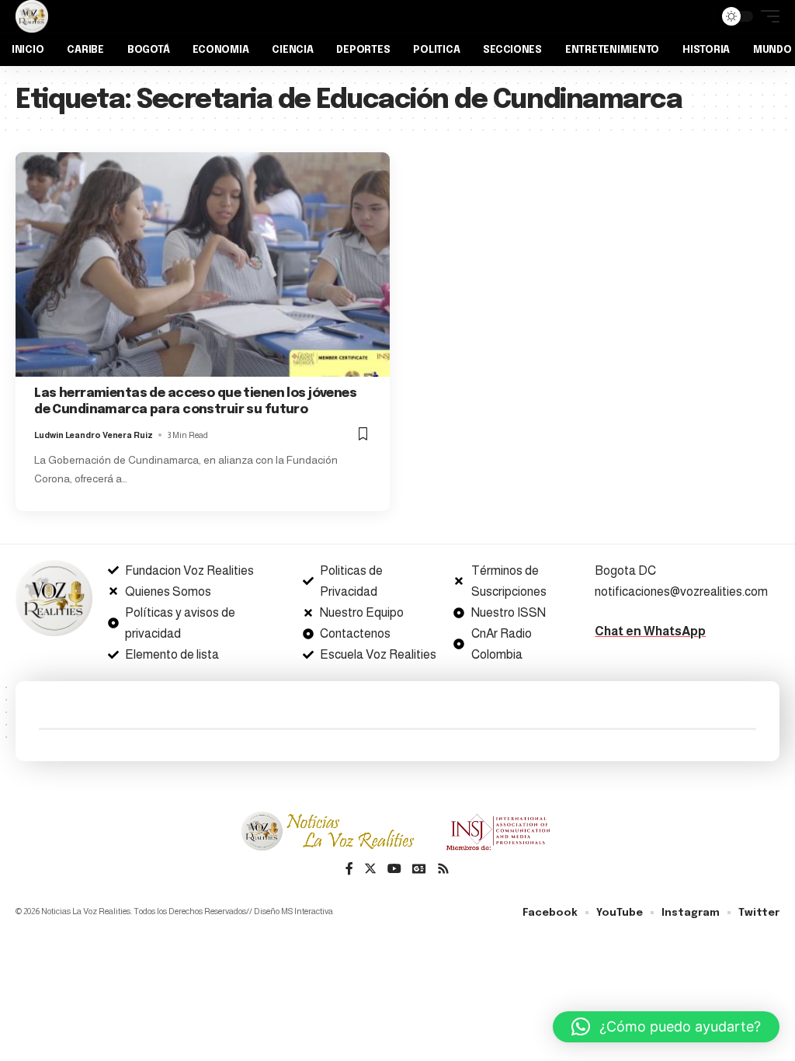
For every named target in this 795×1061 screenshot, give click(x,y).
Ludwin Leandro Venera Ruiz (93, 435)
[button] (666, 1026)
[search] (698, 16)
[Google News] (419, 869)
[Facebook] (349, 869)
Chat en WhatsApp (650, 631)
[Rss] (443, 869)
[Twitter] (370, 869)
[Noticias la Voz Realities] (32, 16)
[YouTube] (394, 869)
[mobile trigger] (766, 16)
